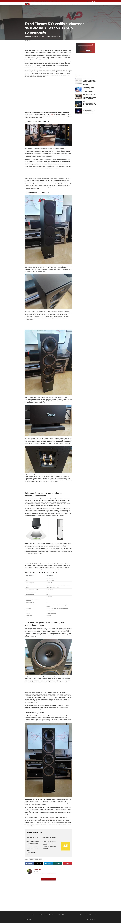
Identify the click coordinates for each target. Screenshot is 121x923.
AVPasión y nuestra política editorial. (49, 873)
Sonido (42, 3)
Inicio (33, 3)
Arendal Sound (67, 150)
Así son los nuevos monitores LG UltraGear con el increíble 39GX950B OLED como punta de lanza (89, 103)
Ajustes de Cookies (62, 914)
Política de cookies (54, 914)
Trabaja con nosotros (35, 914)
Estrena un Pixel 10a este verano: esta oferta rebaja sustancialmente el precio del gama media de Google (89, 89)
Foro (78, 3)
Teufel (52, 114)
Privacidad (48, 914)
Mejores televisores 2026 (35, 1)
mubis (95, 914)
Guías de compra (55, 3)
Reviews (47, 3)
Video (38, 3)
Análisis (36, 859)
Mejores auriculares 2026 (44, 1)
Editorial (72, 3)
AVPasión (29, 919)
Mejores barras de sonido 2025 (55, 1)
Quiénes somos (27, 914)
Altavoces (31, 859)
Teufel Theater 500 (53, 819)
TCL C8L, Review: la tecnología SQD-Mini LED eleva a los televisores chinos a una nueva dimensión (89, 111)
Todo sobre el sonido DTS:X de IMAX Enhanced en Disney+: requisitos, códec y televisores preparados (89, 96)
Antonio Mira (28, 36)
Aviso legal (42, 914)
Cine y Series (64, 3)
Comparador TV (27, 1)
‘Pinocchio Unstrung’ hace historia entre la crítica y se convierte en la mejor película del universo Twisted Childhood (89, 81)
